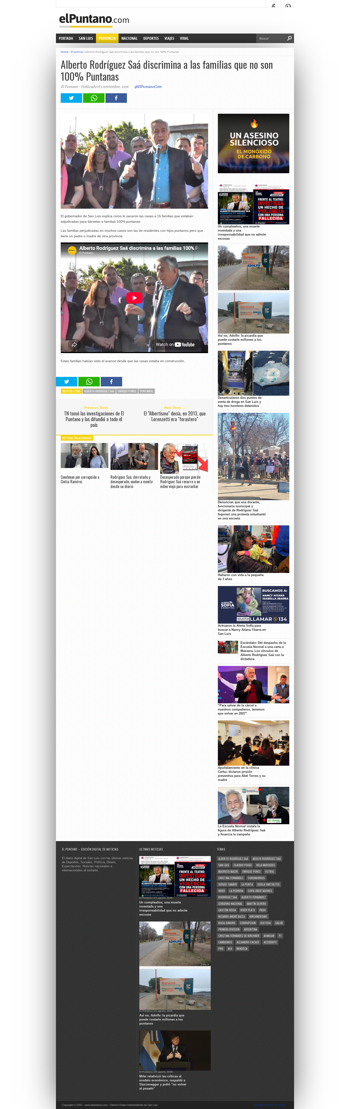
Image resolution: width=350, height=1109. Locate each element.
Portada (66, 38)
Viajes (169, 38)
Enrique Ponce (127, 391)
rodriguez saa (227, 897)
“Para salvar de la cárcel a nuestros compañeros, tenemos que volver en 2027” (241, 709)
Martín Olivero (256, 904)
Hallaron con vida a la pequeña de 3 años (241, 577)
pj (280, 936)
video (221, 891)
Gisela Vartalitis (268, 884)
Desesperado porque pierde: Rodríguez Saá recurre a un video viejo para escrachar (180, 481)
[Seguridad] (253, 172)
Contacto (280, 1105)
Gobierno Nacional (230, 904)
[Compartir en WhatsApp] (94, 101)
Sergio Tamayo (227, 884)
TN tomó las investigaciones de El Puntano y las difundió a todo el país (94, 419)
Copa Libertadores (260, 891)
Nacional (129, 38)
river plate (247, 910)
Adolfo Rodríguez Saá (267, 859)
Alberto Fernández (253, 897)
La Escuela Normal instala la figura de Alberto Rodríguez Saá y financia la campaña (241, 830)
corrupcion (248, 923)
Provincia (107, 38)
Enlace (269, 1105)
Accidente (270, 942)
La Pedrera (236, 891)
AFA (230, 948)
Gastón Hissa (227, 910)
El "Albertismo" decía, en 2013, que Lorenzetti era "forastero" (175, 416)
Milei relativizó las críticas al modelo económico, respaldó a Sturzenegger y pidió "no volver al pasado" (162, 1082)
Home (65, 52)
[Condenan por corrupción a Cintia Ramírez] (84, 467)
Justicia (265, 923)
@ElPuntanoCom (148, 86)
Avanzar (269, 936)
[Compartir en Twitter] (71, 101)
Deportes (151, 38)
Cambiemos (225, 942)
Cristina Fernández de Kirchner (238, 936)
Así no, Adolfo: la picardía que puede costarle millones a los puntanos (240, 339)
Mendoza (241, 948)
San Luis (86, 38)
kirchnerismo (258, 916)
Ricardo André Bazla (231, 916)
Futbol (269, 871)
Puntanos (146, 391)
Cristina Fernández (230, 878)
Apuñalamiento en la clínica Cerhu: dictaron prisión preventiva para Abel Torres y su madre (241, 774)
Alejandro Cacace (248, 942)
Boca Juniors (226, 923)
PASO (263, 910)
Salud (279, 923)
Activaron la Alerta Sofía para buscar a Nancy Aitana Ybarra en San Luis (242, 630)
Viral (184, 38)
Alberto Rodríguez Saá (99, 391)
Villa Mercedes (265, 865)
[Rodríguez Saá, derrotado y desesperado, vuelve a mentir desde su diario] (134, 469)
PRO (220, 948)
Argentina (250, 929)
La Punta (247, 884)
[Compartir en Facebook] (116, 101)
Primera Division (229, 929)
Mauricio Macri (228, 871)
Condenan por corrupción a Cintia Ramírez (80, 479)
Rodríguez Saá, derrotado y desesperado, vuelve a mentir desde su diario (131, 481)
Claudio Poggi (243, 865)
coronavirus (256, 878)
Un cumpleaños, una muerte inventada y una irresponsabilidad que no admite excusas (242, 232)
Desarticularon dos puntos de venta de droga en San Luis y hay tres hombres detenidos (239, 402)
